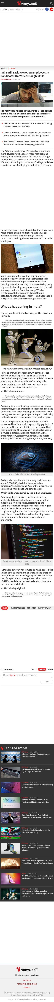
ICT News (11, 68)
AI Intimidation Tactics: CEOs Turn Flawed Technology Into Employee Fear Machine (28, 125)
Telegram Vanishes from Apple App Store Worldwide (36, 755)
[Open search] (51, 3)
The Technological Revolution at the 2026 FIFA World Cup (36, 831)
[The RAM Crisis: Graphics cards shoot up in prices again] (10, 787)
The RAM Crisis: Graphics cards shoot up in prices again (37, 785)
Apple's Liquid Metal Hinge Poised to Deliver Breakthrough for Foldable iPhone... (36, 847)
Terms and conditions (27, 984)
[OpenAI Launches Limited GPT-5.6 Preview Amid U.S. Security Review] (10, 802)
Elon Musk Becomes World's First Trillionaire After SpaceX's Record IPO (37, 816)
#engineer (31, 607)
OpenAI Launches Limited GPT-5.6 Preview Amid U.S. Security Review (35, 801)
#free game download (11, 9)
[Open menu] (2, 3)
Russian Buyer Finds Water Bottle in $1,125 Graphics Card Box (36, 770)
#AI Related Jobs (18, 607)
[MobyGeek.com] (27, 3)
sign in (12, 675)
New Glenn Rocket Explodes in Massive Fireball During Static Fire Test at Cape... (37, 862)
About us (27, 980)
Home (3, 68)
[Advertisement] (27, 39)
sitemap (27, 987)
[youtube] (51, 9)
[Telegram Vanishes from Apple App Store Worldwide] (10, 757)
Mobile (24, 873)
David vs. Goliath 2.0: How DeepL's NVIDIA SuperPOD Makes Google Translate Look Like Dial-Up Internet (27, 134)
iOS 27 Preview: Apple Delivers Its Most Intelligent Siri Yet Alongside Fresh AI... (37, 877)
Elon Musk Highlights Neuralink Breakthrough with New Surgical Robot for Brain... (37, 893)
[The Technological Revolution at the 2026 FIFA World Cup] (10, 833)
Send (47, 681)
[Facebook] (47, 9)
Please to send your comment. (20, 675)
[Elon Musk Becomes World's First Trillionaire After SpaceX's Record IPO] (10, 818)
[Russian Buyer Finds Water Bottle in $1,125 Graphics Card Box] (10, 772)
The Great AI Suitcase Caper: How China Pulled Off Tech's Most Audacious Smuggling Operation (26, 143)
